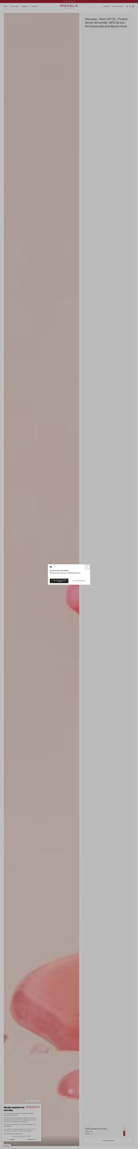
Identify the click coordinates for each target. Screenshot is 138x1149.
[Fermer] (87, 567)
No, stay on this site (79, 580)
